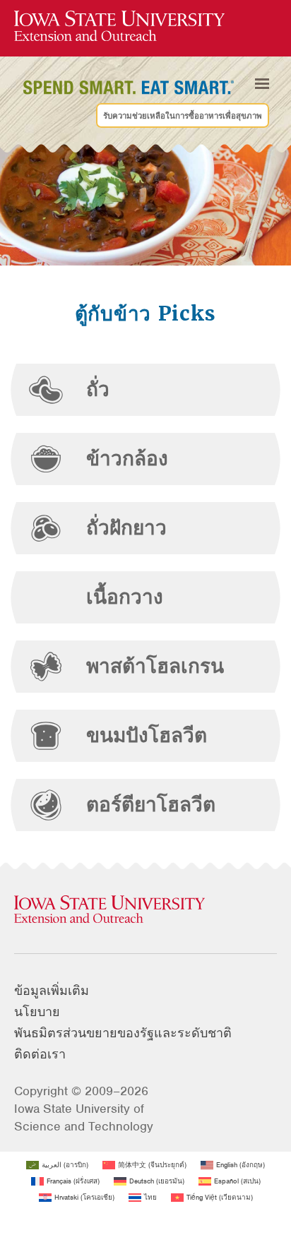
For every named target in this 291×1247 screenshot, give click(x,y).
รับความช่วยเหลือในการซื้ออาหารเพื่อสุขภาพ (182, 115)
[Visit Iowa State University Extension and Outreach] (145, 910)
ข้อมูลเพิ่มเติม (51, 990)
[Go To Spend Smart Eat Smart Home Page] (119, 26)
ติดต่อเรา (40, 1054)
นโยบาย (37, 1012)
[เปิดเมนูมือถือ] (262, 84)
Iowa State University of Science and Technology (83, 1117)
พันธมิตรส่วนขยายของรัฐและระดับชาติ (123, 1033)
